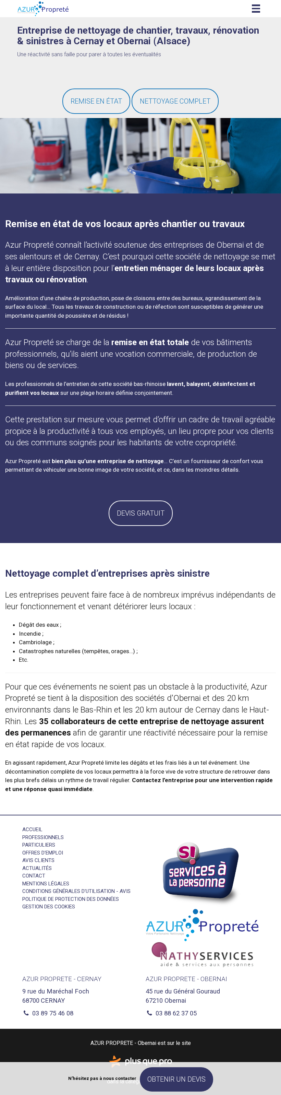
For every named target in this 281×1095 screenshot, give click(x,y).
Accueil (32, 829)
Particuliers (38, 845)
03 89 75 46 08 (51, 1013)
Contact (33, 876)
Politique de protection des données (70, 899)
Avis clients (38, 860)
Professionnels (43, 837)
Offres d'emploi (42, 853)
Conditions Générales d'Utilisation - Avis (76, 891)
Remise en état (96, 101)
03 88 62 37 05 (175, 1013)
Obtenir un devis (176, 1079)
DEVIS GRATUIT (140, 513)
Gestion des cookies (48, 907)
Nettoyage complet (175, 101)
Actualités (37, 868)
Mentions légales (45, 884)
